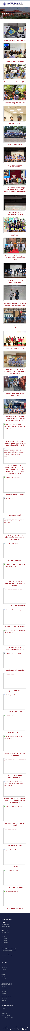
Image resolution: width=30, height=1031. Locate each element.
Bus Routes (4, 998)
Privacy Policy (5, 979)
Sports (3, 1008)
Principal (4, 986)
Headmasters (5, 991)
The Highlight (5, 989)
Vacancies (4, 1000)
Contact (4, 976)
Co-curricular (5, 1013)
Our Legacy (4, 967)
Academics (4, 969)
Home (3, 965)
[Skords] (24, 1029)
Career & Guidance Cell (7, 1018)
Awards (3, 974)
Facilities (4, 993)
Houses (3, 1011)
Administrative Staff (6, 996)
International (5, 972)
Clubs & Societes (6, 1015)
